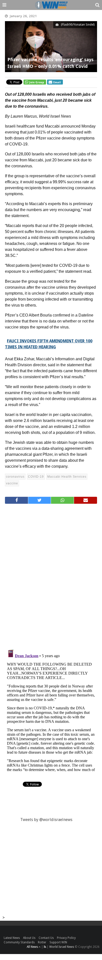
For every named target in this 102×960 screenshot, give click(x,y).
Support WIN (58, 942)
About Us (29, 938)
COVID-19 (36, 476)
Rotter (42, 942)
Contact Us (46, 938)
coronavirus (15, 476)
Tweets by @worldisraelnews (46, 819)
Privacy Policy (66, 938)
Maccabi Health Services (66, 476)
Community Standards (19, 942)
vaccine (12, 483)
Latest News (12, 938)
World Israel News (61, 947)
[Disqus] (51, 574)
